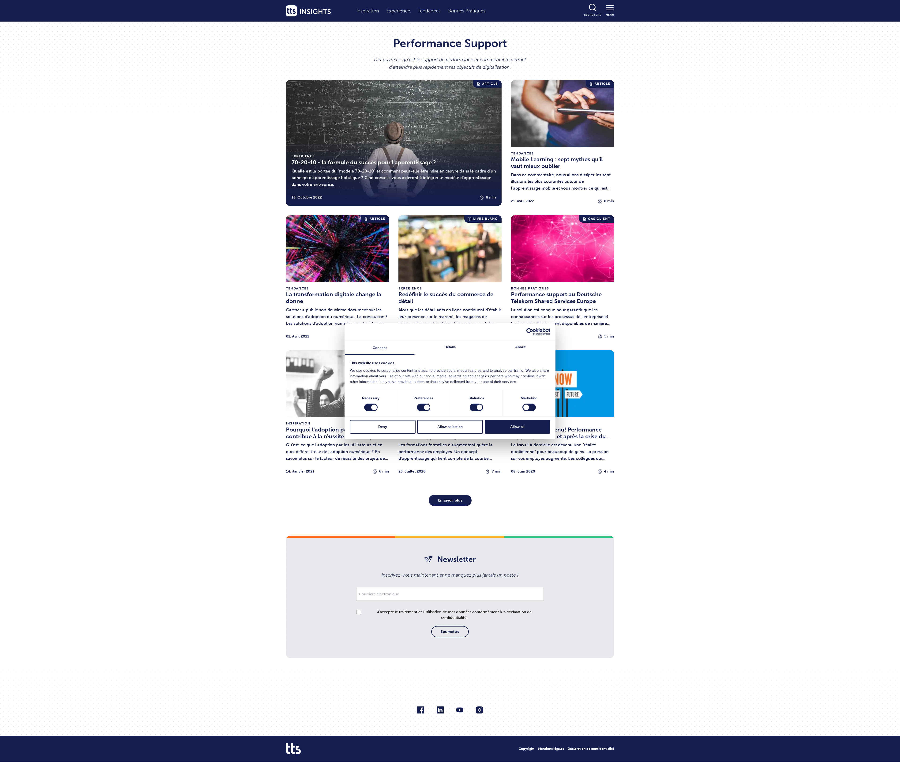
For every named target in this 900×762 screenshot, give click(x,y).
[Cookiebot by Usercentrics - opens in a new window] (529, 331)
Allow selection (450, 427)
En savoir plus (450, 500)
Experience (398, 11)
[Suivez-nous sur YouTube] (460, 710)
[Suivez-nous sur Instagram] (479, 710)
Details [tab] (450, 347)
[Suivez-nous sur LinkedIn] (440, 710)
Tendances (429, 11)
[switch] (423, 407)
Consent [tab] (380, 347)
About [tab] (520, 347)
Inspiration (367, 11)
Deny (382, 427)
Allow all (517, 427)
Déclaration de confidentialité (591, 749)
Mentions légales (551, 749)
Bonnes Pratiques (466, 11)
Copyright (526, 749)
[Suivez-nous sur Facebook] (420, 710)
